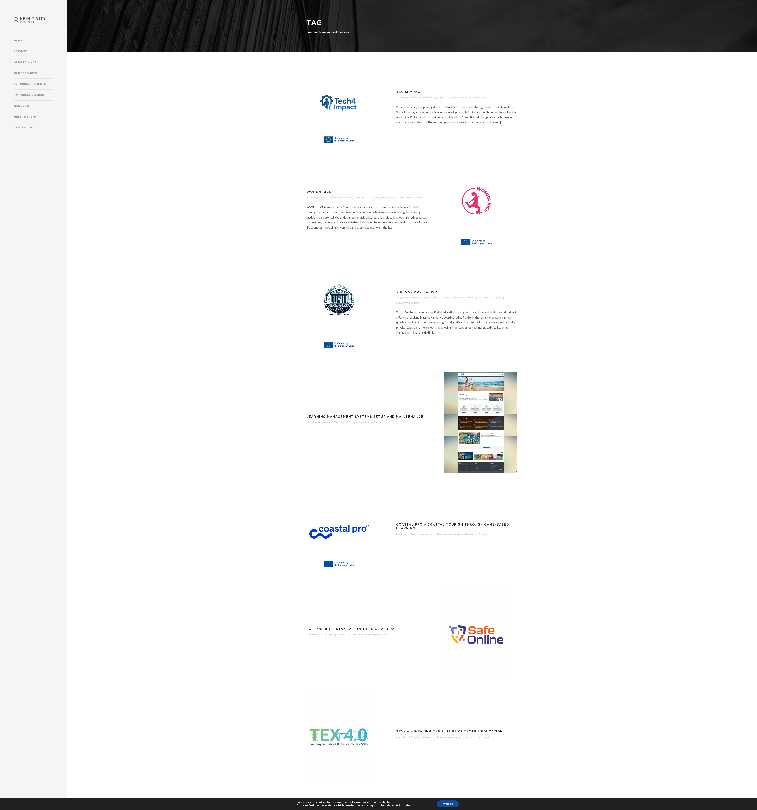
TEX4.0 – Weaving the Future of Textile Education (449, 731)
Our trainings (25, 62)
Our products (25, 73)
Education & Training (341, 197)
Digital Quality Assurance (436, 297)
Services (21, 51)
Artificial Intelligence (407, 297)
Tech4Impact (409, 92)
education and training (423, 97)
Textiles (477, 737)
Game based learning (422, 534)
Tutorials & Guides (29, 94)
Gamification (444, 534)
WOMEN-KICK (319, 192)
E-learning (402, 97)
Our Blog (21, 105)
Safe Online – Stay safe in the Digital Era (351, 629)
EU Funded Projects (30, 83)
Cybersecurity (314, 634)
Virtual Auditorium (417, 292)
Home (18, 40)
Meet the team (25, 116)
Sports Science (414, 197)
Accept (448, 804)
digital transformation (319, 422)
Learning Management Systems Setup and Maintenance (365, 417)
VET (485, 97)
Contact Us (23, 127)
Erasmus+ (361, 197)
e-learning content (316, 197)
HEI (441, 97)
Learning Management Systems (463, 97)
